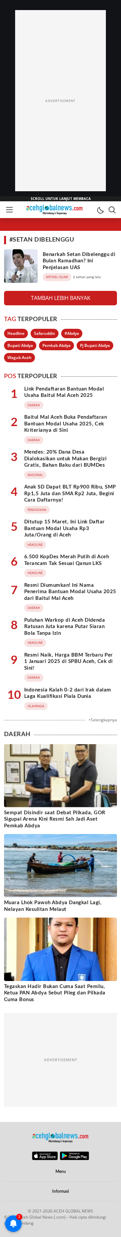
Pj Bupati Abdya (95, 345)
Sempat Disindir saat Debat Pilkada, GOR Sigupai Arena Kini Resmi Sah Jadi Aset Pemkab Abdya (55, 819)
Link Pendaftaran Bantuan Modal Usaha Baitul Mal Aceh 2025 (64, 392)
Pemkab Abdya (56, 345)
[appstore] (45, 1158)
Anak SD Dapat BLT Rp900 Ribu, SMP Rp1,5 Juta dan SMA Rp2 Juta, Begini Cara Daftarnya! (70, 493)
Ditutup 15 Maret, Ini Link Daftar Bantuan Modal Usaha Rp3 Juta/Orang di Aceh (64, 528)
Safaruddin (44, 333)
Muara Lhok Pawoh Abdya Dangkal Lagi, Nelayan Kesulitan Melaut (53, 906)
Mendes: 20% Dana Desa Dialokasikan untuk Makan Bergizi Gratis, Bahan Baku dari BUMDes (65, 459)
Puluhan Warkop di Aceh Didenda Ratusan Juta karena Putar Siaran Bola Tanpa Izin (64, 627)
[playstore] (74, 1158)
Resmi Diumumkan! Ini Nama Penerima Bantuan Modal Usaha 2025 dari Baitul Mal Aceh (70, 592)
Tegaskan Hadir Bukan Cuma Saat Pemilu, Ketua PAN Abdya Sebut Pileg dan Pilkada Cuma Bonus (55, 993)
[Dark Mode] (100, 210)
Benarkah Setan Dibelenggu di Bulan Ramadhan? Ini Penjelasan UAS (79, 261)
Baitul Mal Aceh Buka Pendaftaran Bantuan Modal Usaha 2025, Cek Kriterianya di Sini (65, 424)
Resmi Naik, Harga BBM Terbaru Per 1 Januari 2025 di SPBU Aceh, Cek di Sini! (68, 662)
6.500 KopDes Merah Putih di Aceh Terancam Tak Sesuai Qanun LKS (66, 560)
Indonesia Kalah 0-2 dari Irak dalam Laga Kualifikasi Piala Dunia (67, 693)
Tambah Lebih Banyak (60, 298)
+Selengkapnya (102, 720)
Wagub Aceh (19, 357)
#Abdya (72, 333)
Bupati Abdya (20, 345)
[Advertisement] (60, 100)
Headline (16, 333)
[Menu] (9, 210)
